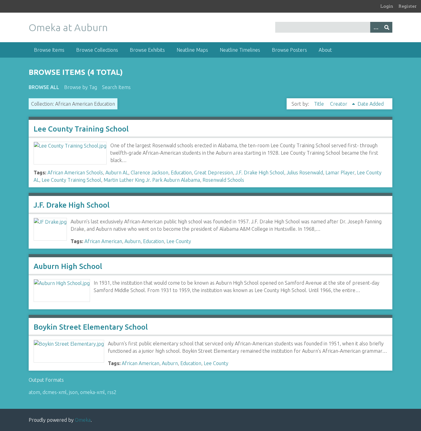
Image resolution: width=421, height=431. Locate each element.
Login (386, 6)
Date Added (371, 104)
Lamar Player (339, 172)
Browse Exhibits (147, 50)
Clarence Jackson (149, 172)
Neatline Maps (192, 50)
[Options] (375, 27)
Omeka (83, 420)
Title (319, 104)
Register (408, 6)
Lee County (178, 241)
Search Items (116, 87)
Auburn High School (68, 266)
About (325, 50)
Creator (339, 104)
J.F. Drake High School (259, 172)
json (73, 392)
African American (103, 241)
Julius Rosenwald (305, 172)
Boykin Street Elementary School (91, 327)
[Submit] (386, 27)
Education (181, 172)
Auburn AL (116, 172)
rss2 (111, 392)
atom (34, 392)
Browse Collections (97, 50)
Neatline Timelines (240, 50)
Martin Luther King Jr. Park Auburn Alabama (152, 180)
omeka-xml (92, 392)
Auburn (133, 241)
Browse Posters (289, 50)
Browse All (44, 87)
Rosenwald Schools (223, 180)
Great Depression (213, 172)
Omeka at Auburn (68, 27)
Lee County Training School (81, 129)
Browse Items (49, 50)
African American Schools (75, 172)
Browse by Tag (80, 87)
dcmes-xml (55, 392)
